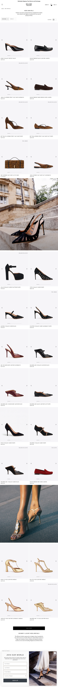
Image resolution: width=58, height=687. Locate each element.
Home (2, 8)
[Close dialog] (55, 653)
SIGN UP (15, 680)
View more (29, 628)
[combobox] (15, 676)
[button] (2, 40)
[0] (51, 4)
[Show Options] (25, 676)
